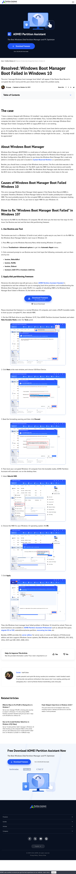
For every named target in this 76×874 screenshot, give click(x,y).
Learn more (46, 872)
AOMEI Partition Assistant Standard (51, 283)
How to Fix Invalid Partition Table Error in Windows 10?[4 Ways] (16, 723)
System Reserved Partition (42, 160)
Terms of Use (42, 855)
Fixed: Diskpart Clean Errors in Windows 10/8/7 (57, 705)
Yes (56, 654)
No (67, 654)
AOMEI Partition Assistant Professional (38, 628)
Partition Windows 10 (10, 61)
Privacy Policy (34, 855)
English (37, 846)
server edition (27, 635)
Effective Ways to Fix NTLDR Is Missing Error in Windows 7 (18, 706)
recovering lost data (44, 630)
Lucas (9, 87)
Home (2, 61)
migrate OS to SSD (7, 630)
